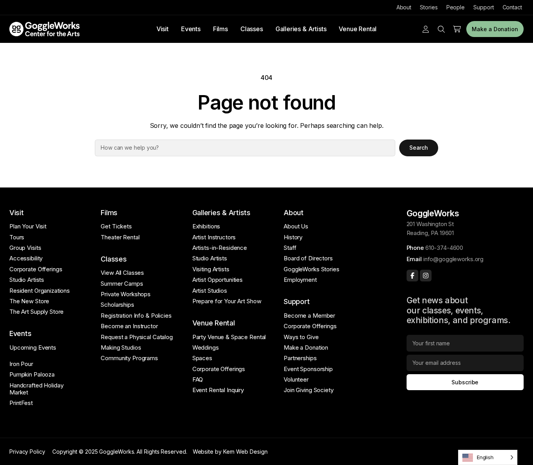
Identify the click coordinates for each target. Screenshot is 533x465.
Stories (428, 7)
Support (483, 7)
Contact (512, 7)
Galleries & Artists (301, 29)
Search (418, 147)
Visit (162, 29)
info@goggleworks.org (453, 259)
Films (220, 29)
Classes (251, 29)
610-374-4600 (444, 247)
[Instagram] (426, 275)
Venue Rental (358, 29)
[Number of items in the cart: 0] (457, 29)
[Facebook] (412, 275)
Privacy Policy (27, 451)
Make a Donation (495, 29)
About (404, 7)
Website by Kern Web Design (230, 451)
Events (191, 29)
